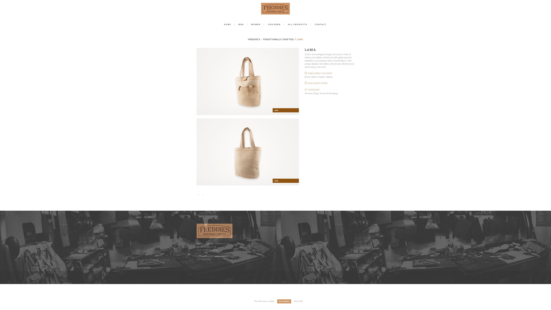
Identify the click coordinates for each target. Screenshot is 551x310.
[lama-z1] (248, 117)
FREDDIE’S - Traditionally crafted (271, 39)
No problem (284, 301)
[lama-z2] (248, 187)
